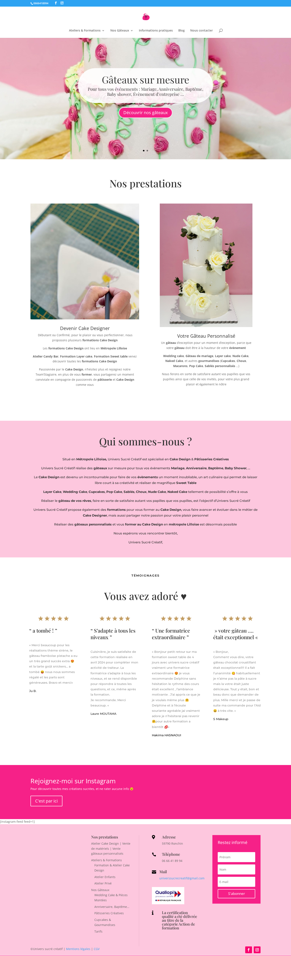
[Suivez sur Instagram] (257, 949)
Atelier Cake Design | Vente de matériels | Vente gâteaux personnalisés (110, 848)
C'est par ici (46, 801)
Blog (181, 30)
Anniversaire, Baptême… (111, 907)
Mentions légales (78, 949)
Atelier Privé (103, 883)
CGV (96, 949)
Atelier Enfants (104, 877)
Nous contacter (201, 30)
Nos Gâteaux (119, 30)
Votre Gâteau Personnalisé (206, 336)
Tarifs (98, 931)
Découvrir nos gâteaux (145, 112)
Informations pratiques (156, 30)
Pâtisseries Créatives (109, 913)
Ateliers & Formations (85, 30)
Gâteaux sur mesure (145, 79)
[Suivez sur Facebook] (248, 949)
